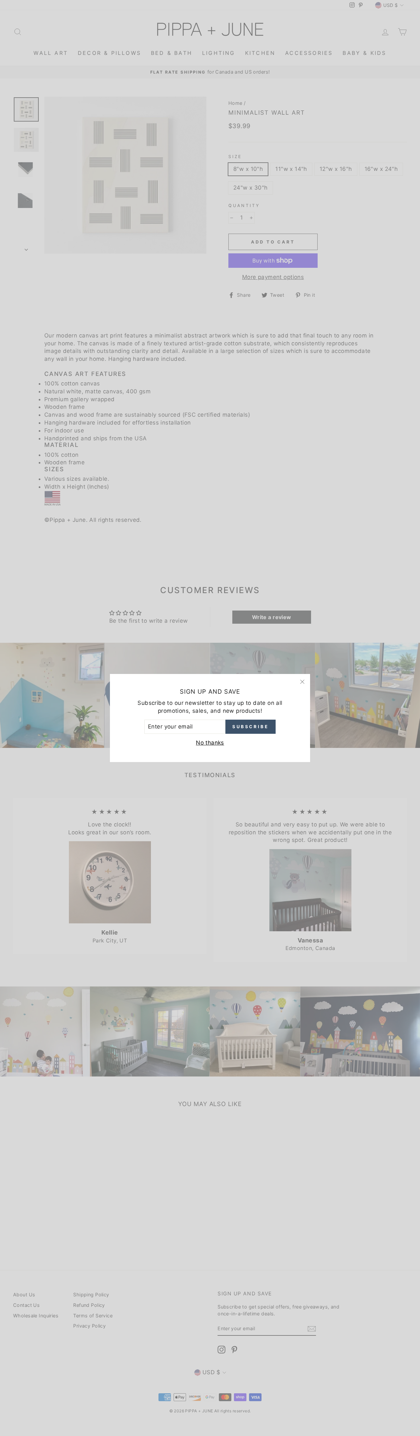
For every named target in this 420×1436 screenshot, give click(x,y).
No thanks (210, 742)
